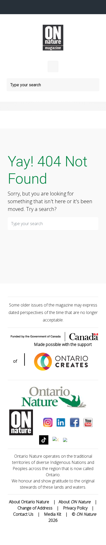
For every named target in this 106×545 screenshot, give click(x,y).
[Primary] (53, 66)
